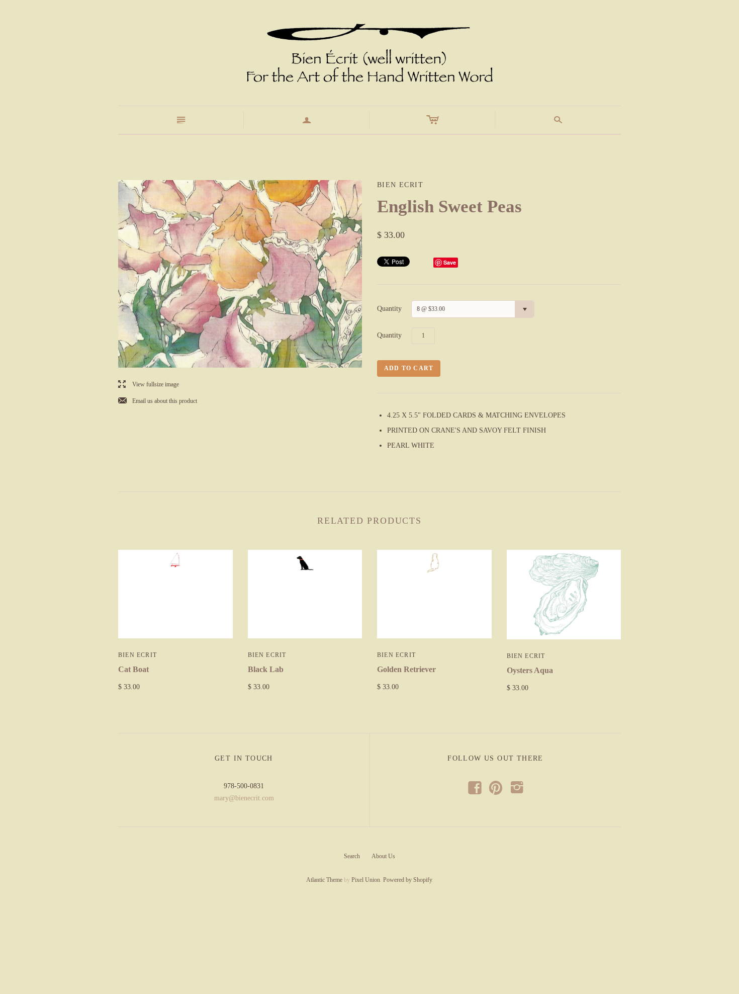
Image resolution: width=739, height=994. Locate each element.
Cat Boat (133, 669)
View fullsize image (148, 384)
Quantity (389, 308)
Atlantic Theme (324, 879)
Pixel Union (365, 879)
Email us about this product (157, 401)
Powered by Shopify (407, 879)
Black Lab (266, 669)
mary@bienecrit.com (244, 798)
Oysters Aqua (530, 670)
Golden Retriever (406, 669)
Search (352, 856)
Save (449, 262)
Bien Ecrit (137, 654)
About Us (383, 856)
